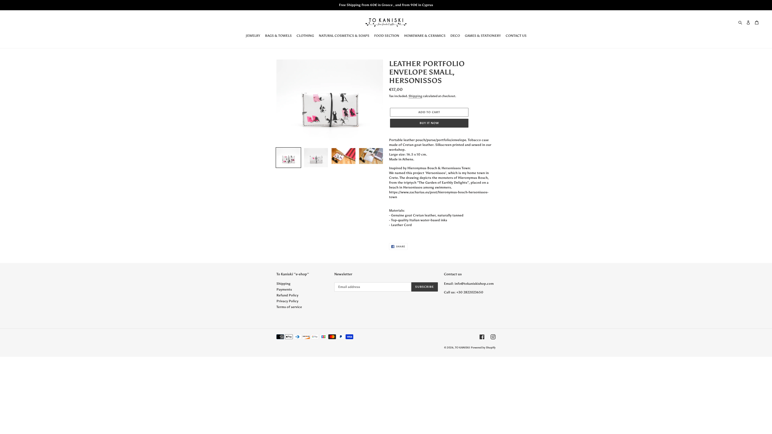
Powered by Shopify (483, 347)
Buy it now (429, 123)
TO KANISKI (462, 347)
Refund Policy (287, 295)
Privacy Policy (287, 301)
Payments (284, 289)
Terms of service (289, 307)
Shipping (415, 96)
